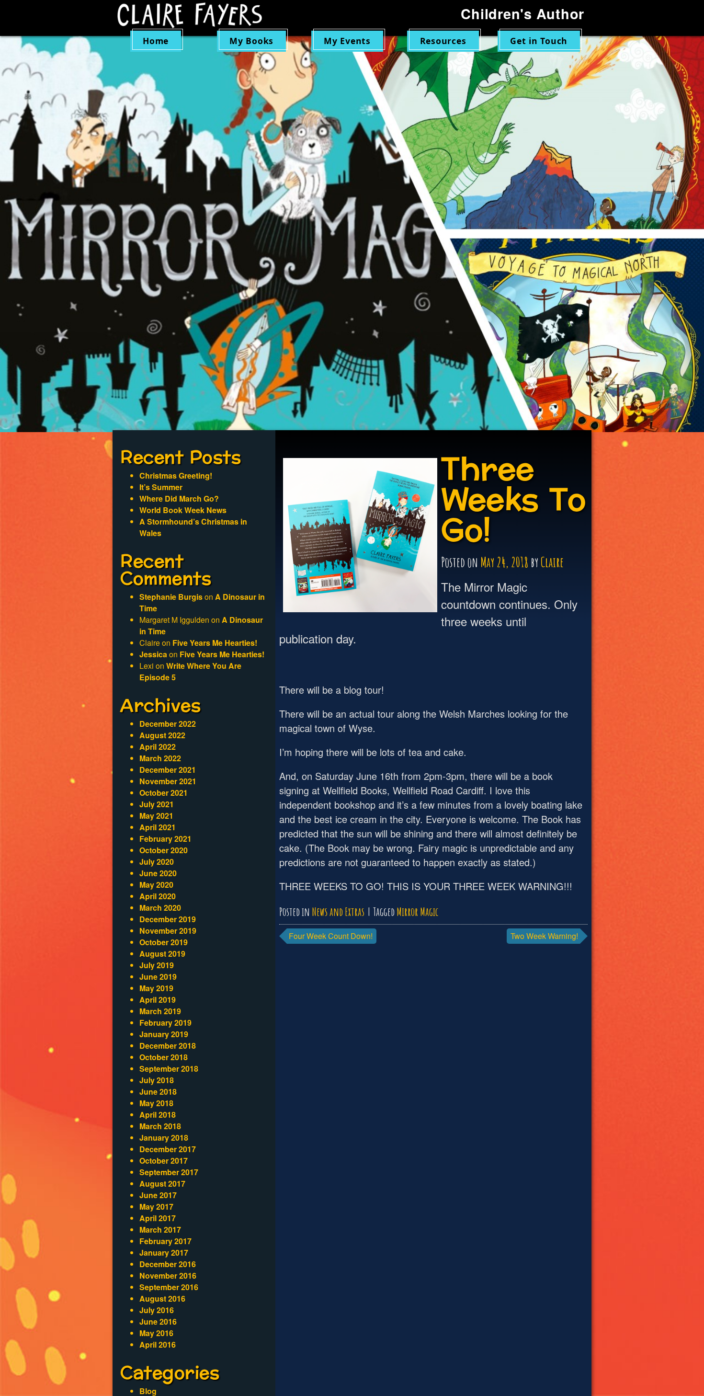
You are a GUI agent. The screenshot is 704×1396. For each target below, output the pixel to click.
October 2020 (163, 850)
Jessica (153, 654)
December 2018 (167, 1045)
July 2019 (156, 965)
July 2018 (156, 1080)
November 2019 (167, 930)
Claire (552, 562)
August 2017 (162, 1183)
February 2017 (165, 1241)
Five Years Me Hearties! (214, 642)
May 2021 (156, 815)
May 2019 (156, 988)
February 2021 (165, 838)
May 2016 (156, 1333)
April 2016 (157, 1344)
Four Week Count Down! (331, 935)
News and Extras (338, 911)
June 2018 (158, 1091)
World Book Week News (183, 509)
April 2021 (157, 827)
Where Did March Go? (179, 498)
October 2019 (163, 942)
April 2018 (157, 1114)
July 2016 (156, 1310)
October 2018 (163, 1057)
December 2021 (167, 769)
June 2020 (158, 873)
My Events (347, 40)
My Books (251, 40)
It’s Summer (160, 486)
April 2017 (157, 1218)
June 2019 (158, 976)
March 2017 (160, 1229)
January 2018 (163, 1137)
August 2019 (162, 953)
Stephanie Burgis (171, 596)
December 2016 (167, 1264)
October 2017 (163, 1160)
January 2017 (163, 1252)
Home (156, 40)
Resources (443, 40)
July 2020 (156, 861)
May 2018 (156, 1103)
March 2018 (160, 1126)
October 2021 (163, 792)
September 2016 (168, 1287)
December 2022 (167, 723)
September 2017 (168, 1172)
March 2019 (160, 1011)
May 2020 (156, 884)
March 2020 (160, 907)
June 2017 (158, 1195)
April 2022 (157, 746)
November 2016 (167, 1275)
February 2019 (165, 1022)
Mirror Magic (417, 911)
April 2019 (157, 999)
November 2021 (167, 781)
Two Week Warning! (544, 935)
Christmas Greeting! (175, 475)
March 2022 (160, 758)
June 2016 (158, 1321)
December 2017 (167, 1149)
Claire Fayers (196, 15)
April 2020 (157, 896)
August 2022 (162, 735)
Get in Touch (539, 40)
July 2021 (156, 804)
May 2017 (156, 1206)
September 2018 (168, 1068)
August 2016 (162, 1298)
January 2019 (163, 1034)
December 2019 (167, 919)
